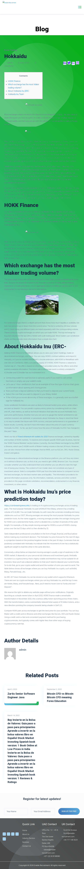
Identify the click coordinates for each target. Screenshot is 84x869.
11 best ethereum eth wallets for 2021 (32, 436)
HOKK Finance (14, 81)
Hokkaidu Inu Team (16, 94)
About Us (25, 834)
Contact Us (26, 846)
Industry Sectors (28, 838)
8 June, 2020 (24, 63)
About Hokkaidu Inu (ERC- (18, 91)
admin (10, 63)
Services (25, 842)
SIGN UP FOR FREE (69, 811)
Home (24, 830)
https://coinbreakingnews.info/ (17, 505)
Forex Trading (10, 50)
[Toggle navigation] (79, 7)
